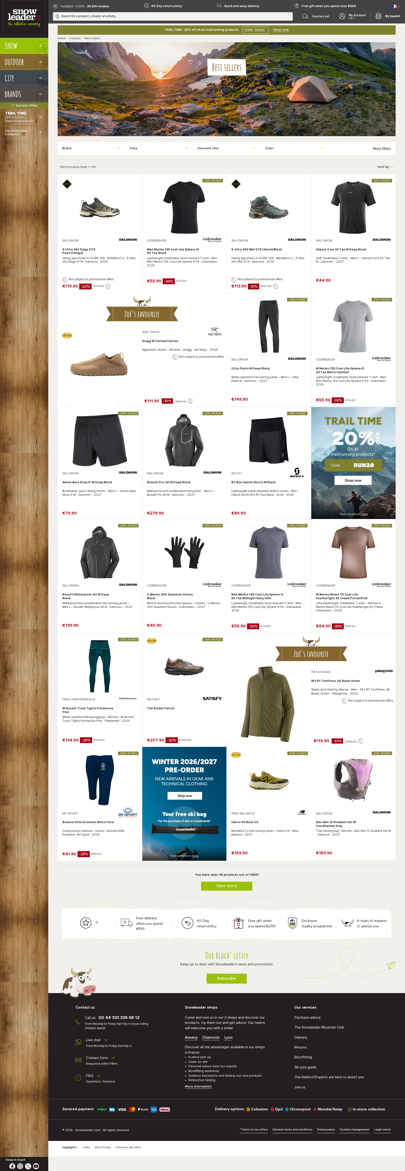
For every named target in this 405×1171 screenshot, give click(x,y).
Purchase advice (307, 1017)
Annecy (191, 1037)
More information (198, 1086)
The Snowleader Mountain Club (319, 1027)
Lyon (228, 1037)
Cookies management (355, 1129)
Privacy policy (326, 1129)
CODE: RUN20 (254, 30)
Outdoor (75, 38)
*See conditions (353, 514)
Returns (300, 1047)
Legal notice (382, 1129)
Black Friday (103, 1147)
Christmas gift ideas (128, 1147)
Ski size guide (305, 1067)
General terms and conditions (292, 1129)
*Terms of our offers (254, 1129)
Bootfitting (303, 1057)
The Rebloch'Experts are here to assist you (329, 1077)
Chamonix (211, 1037)
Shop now (281, 29)
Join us (299, 1087)
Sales (86, 1147)
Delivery (301, 1037)
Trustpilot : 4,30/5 (72, 6)
